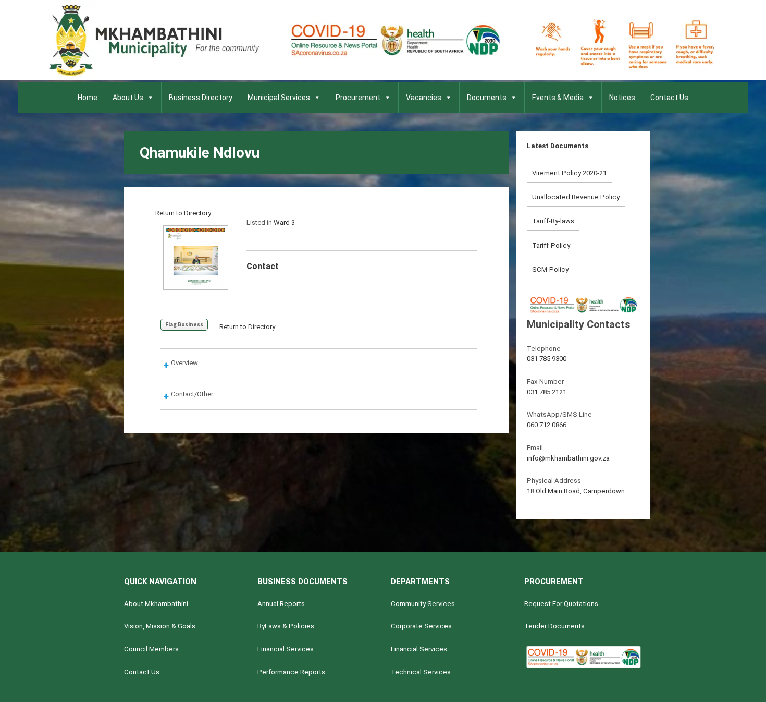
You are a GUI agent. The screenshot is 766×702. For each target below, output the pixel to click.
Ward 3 (284, 222)
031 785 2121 (546, 392)
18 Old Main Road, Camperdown (576, 491)
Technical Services (421, 672)
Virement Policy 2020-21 (569, 173)
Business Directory (200, 97)
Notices (622, 97)
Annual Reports (281, 604)
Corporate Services (421, 626)
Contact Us (669, 97)
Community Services (423, 604)
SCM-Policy (550, 269)
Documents (486, 97)
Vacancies (423, 97)
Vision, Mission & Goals (159, 626)
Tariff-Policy (551, 245)
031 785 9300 (546, 358)
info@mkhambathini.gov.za (568, 458)
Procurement (358, 97)
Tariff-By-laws (553, 221)
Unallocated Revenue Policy (576, 197)
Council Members (151, 649)
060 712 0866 (546, 425)
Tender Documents (554, 626)
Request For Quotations (561, 604)
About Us (128, 97)
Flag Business (184, 324)
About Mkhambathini (156, 604)
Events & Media (558, 97)
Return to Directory (183, 213)
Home (87, 97)
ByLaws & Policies (285, 626)
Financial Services (285, 649)
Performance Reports (291, 672)
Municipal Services (279, 97)
